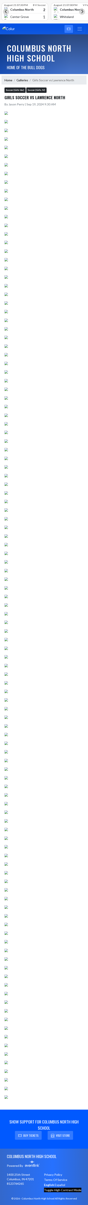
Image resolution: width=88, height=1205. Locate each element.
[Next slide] (82, 12)
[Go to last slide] (6, 12)
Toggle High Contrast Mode (62, 1190)
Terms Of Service (55, 1180)
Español (60, 1185)
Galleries (22, 80)
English (49, 1185)
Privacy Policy (53, 1174)
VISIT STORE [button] (63, 1135)
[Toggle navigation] (80, 29)
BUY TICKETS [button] (30, 1135)
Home (8, 80)
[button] (69, 29)
